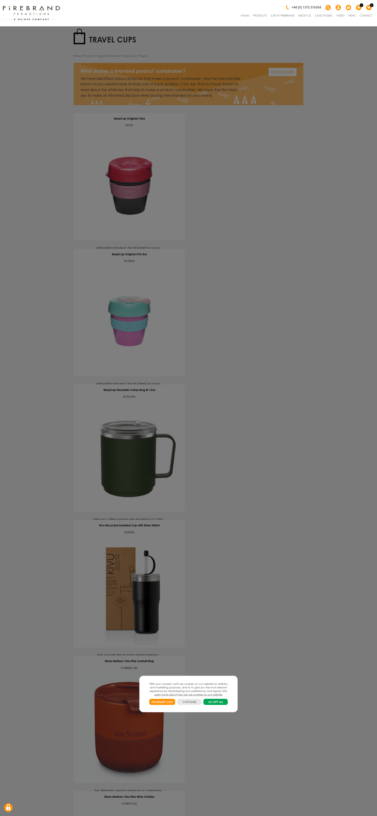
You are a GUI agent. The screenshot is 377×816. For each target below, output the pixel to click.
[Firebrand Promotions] (31, 13)
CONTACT (366, 15)
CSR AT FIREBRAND (282, 15)
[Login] (338, 7)
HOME (245, 15)
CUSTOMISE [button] (189, 702)
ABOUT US (304, 15)
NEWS (352, 15)
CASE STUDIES (323, 15)
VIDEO (340, 15)
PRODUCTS (260, 15)
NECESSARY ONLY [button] (162, 702)
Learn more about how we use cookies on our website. (188, 694)
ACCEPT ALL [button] (215, 702)
